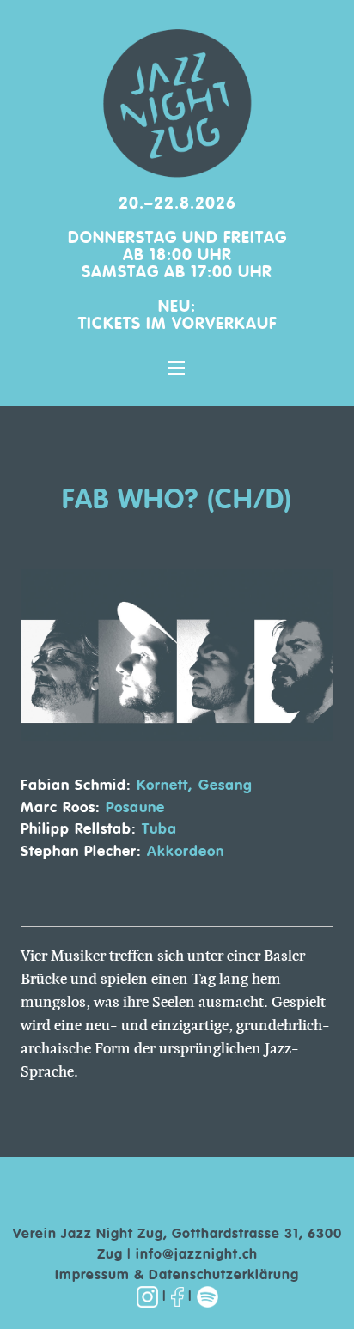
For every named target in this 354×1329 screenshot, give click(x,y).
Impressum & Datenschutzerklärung (177, 1276)
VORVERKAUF (224, 324)
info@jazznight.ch (197, 1255)
